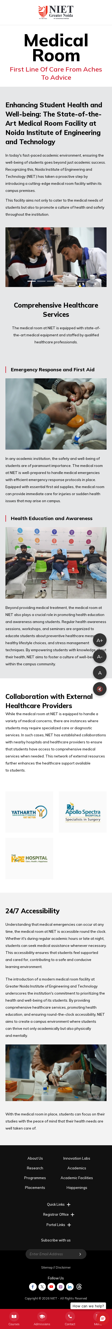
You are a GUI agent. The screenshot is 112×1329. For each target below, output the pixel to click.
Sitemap (46, 1267)
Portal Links (55, 1224)
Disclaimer (63, 1267)
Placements (35, 1187)
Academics (76, 1168)
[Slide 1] (31, 281)
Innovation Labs (76, 1158)
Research (35, 1168)
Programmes (35, 1178)
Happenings (77, 1187)
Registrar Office (56, 1214)
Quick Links (56, 1204)
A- (99, 656)
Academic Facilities (77, 1178)
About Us (35, 1158)
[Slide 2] (41, 281)
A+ (100, 640)
